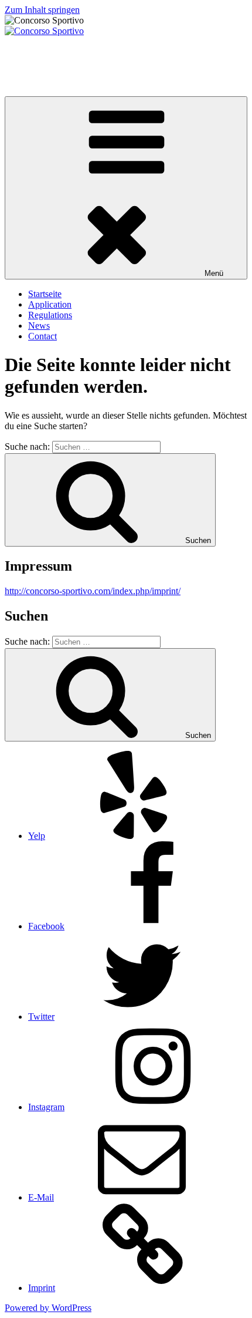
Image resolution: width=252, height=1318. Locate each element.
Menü (214, 273)
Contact (42, 336)
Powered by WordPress (48, 1308)
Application (49, 304)
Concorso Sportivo (39, 51)
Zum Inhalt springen (42, 10)
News (39, 326)
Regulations (50, 315)
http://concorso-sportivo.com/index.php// (93, 591)
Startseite (45, 294)
